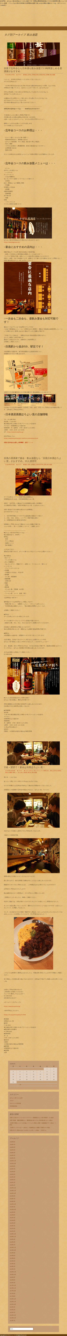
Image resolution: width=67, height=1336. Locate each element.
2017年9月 (12, 1293)
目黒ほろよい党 (11, 1335)
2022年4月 (12, 1223)
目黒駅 (48, 74)
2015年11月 (13, 1301)
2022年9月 (12, 1212)
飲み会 (29, 772)
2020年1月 (12, 1244)
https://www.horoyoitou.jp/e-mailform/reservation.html (21, 438)
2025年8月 (12, 1166)
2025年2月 (12, 1182)
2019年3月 (12, 1266)
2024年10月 (13, 1193)
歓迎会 (59, 770)
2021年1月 (12, 1231)
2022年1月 (12, 1226)
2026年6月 (12, 1147)
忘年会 (29, 74)
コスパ (38, 770)
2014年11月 (13, 1318)
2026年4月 (12, 1152)
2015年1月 (12, 1312)
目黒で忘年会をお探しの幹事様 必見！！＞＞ (18, 442)
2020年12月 (13, 1234)
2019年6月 (12, 1258)
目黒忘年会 (42, 74)
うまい (27, 770)
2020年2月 (12, 1242)
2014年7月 (12, 1320)
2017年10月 (13, 1291)
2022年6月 (12, 1220)
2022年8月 (12, 1215)
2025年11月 (13, 1161)
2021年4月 (12, 1228)
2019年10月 (13, 1250)
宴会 (26, 74)
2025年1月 (12, 1185)
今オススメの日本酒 (15, 1103)
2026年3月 (12, 1155)
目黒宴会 (33, 464)
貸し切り (20, 772)
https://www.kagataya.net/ (12, 242)
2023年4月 (12, 1207)
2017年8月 (12, 1296)
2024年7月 (12, 1198)
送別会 (25, 772)
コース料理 (43, 770)
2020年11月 (13, 1236)
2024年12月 (13, 1188)
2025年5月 (12, 1174)
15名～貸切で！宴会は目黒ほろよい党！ (24, 767)
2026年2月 (12, 1158)
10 (13, 1074)
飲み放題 (52, 74)
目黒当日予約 (39, 464)
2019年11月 (13, 1247)
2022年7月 (12, 1217)
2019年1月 (12, 1269)
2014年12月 (13, 1315)
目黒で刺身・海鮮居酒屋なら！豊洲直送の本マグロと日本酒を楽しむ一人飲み (31, 1120)
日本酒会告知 (13, 1106)
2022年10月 (13, 1209)
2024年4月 (12, 1201)
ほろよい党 (32, 770)
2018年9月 (12, 1277)
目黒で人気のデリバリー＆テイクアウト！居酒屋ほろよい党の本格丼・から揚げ (32, 1117)
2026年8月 (12, 1142)
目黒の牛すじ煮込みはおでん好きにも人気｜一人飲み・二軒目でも (28, 1130)
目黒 (37, 74)
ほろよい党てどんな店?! (16, 1098)
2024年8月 (12, 1196)
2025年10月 (13, 1163)
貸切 (45, 464)
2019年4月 (12, 1263)
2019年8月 (12, 1255)
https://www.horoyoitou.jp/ (15, 432)
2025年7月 (12, 1169)
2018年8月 (12, 1280)
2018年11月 (13, 1272)
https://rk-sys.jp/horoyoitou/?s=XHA (15, 1015)
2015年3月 (12, 1307)
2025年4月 (12, 1177)
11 (20, 1074)
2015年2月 (12, 1309)
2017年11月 (13, 1288)
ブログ (19, 74)
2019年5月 (12, 1261)
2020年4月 (12, 1239)
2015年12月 (13, 1299)
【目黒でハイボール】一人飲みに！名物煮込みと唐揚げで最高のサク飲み (30, 1127)
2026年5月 (12, 1150)
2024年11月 (13, 1190)
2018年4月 (12, 1282)
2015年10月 (13, 1304)
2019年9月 (12, 1253)
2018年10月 (13, 1274)
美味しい (15, 772)
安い (48, 770)
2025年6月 (12, 1171)
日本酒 (34, 74)
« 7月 (20, 1084)
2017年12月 (13, 1285)
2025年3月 (12, 1179)
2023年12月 (13, 1204)
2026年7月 (12, 1144)
